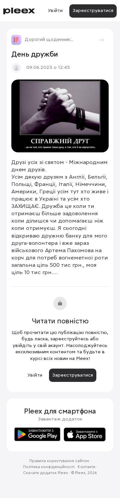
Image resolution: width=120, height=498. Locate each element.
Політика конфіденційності (49, 467)
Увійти (55, 10)
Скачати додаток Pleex (45, 473)
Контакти (86, 467)
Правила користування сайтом (59, 461)
